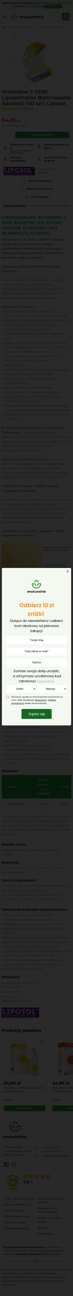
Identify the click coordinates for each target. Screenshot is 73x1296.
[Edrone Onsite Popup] (36, 648)
